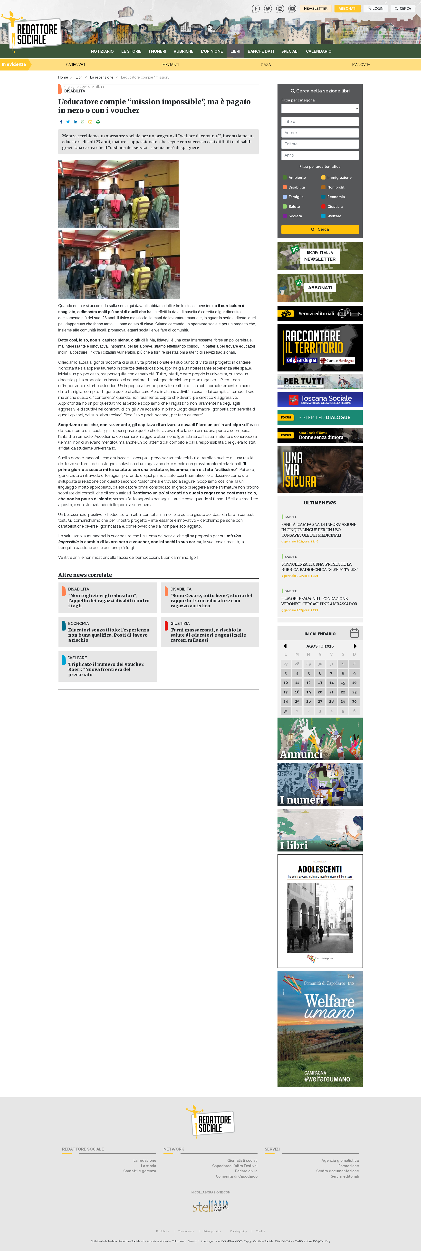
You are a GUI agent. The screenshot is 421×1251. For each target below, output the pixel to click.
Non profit (335, 187)
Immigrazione (339, 177)
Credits (260, 1231)
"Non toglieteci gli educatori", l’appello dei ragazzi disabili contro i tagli (109, 601)
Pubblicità (162, 1231)
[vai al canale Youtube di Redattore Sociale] (293, 8)
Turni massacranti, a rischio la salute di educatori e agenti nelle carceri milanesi (208, 635)
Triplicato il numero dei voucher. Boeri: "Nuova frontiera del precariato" (106, 669)
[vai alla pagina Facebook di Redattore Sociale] (256, 8)
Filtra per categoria (298, 100)
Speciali (289, 51)
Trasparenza (186, 1231)
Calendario (319, 51)
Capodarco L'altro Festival (235, 1166)
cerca (405, 8)
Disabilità (297, 187)
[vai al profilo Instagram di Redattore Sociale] (281, 8)
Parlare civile (246, 1171)
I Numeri (157, 51)
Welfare (334, 216)
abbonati (347, 8)
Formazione (348, 1166)
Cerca (323, 229)
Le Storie (131, 51)
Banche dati (261, 51)
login (377, 8)
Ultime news (320, 502)
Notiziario (102, 51)
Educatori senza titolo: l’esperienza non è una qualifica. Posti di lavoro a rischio (108, 635)
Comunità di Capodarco (237, 1176)
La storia (148, 1166)
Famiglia (296, 197)
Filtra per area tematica (320, 166)
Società (295, 216)
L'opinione (212, 51)
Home (63, 77)
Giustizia (335, 206)
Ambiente (297, 177)
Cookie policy (238, 1231)
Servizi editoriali (345, 1176)
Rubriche (183, 51)
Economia (336, 197)
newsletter (315, 8)
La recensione (102, 77)
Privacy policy (212, 1231)
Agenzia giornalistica (340, 1160)
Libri (235, 51)
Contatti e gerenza (139, 1171)
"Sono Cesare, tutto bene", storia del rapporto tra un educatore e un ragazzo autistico (211, 601)
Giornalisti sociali (242, 1160)
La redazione (145, 1160)
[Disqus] (158, 759)
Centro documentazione (337, 1171)
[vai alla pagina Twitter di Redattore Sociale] (268, 8)
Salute (294, 206)
